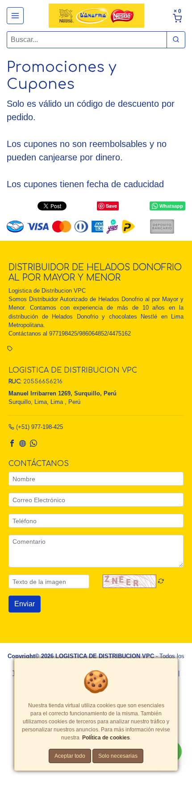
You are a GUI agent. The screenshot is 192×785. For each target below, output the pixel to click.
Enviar (24, 604)
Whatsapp (171, 206)
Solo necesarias (118, 756)
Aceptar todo (69, 756)
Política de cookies (106, 738)
